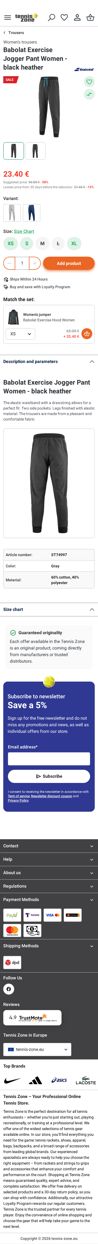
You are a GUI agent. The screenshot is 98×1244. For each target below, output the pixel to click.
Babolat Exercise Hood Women (49, 320)
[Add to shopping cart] (86, 333)
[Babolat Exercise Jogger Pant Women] (12, 213)
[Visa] (53, 915)
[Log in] (77, 17)
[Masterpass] (73, 915)
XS (11, 243)
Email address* (23, 747)
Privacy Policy (18, 800)
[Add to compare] (89, 94)
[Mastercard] (12, 930)
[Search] (51, 17)
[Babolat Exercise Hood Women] (13, 317)
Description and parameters (30, 361)
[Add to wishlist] (89, 81)
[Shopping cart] (90, 17)
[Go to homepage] (26, 17)
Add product (69, 263)
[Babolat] (84, 69)
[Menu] (7, 17)
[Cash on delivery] (32, 930)
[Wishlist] (64, 17)
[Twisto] (32, 915)
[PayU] (12, 915)
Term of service (19, 796)
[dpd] (12, 962)
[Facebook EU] (8, 989)
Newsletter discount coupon (51, 796)
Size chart (13, 609)
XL (74, 243)
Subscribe (52, 776)
